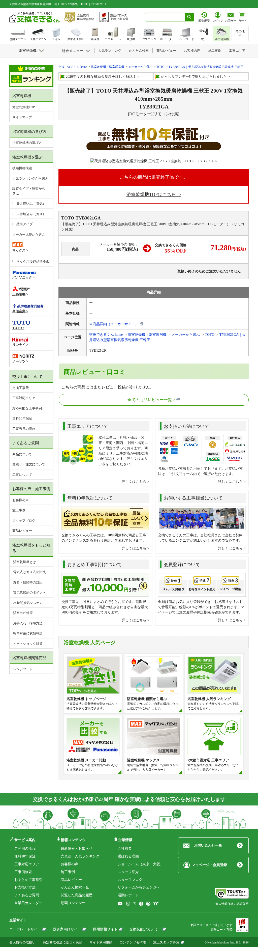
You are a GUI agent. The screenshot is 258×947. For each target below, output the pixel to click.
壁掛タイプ (24, 224)
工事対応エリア (23, 398)
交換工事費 (20, 388)
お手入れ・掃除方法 (27, 623)
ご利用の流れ (25, 848)
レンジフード (22, 669)
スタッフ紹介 (128, 872)
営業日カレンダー (28, 903)
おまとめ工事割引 (28, 880)
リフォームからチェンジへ (139, 887)
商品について (22, 454)
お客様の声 (20, 500)
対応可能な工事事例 (27, 408)
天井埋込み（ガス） (31, 214)
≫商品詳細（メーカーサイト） (114, 324)
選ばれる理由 (128, 856)
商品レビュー (22, 531)
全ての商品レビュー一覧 (149, 400)
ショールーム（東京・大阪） (141, 864)
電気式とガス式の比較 (29, 572)
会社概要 (125, 848)
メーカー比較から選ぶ (28, 234)
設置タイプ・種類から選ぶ (28, 191)
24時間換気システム (27, 603)
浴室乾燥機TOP (23, 107)
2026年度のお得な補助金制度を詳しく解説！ (101, 76)
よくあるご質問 (26, 895)
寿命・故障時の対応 (27, 582)
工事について (22, 475)
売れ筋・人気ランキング (80, 856)
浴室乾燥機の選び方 (27, 143)
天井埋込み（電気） (31, 204)
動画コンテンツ (73, 903)
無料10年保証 (22, 418)
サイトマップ (22, 117)
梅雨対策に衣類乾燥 (27, 633)
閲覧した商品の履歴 (76, 895)
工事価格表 (23, 872)
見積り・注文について (28, 464)
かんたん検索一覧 (75, 887)
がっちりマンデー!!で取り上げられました (194, 76)
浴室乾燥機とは (24, 562)
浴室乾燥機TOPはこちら (151, 194)
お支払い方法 (25, 887)
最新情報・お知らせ (76, 848)
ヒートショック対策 (27, 644)
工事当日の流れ (23, 429)
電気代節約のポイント (29, 592)
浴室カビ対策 (22, 613)
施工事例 (18, 510)
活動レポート (128, 895)
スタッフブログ (23, 520)
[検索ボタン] (189, 17)
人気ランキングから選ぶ (30, 178)
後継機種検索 (22, 168)
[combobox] (165, 17)
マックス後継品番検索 (32, 261)
